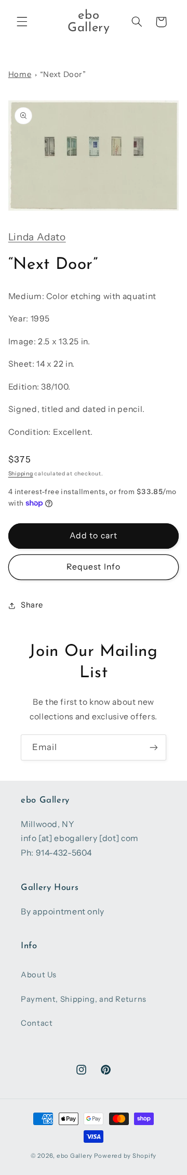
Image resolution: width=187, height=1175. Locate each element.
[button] (22, 22)
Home (20, 74)
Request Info (93, 567)
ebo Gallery (74, 1155)
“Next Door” (63, 74)
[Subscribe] (154, 747)
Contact (36, 1023)
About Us (39, 974)
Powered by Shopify (125, 1155)
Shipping (20, 473)
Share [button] (32, 605)
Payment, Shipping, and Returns (83, 999)
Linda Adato (37, 237)
